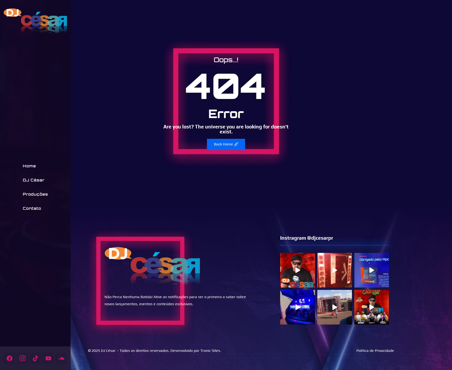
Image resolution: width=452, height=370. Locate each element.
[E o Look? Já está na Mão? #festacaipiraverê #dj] (371, 307)
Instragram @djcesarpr (306, 238)
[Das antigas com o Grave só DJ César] (297, 307)
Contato (32, 208)
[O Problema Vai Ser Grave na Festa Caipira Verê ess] (297, 270)
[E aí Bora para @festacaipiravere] (334, 270)
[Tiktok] (35, 358)
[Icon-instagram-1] (22, 358)
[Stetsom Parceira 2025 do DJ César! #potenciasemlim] (371, 270)
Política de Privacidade (375, 350)
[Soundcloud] (61, 358)
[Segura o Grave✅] (334, 307)
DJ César (33, 180)
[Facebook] (9, 358)
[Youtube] (48, 358)
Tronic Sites (210, 350)
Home (29, 166)
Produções (35, 194)
